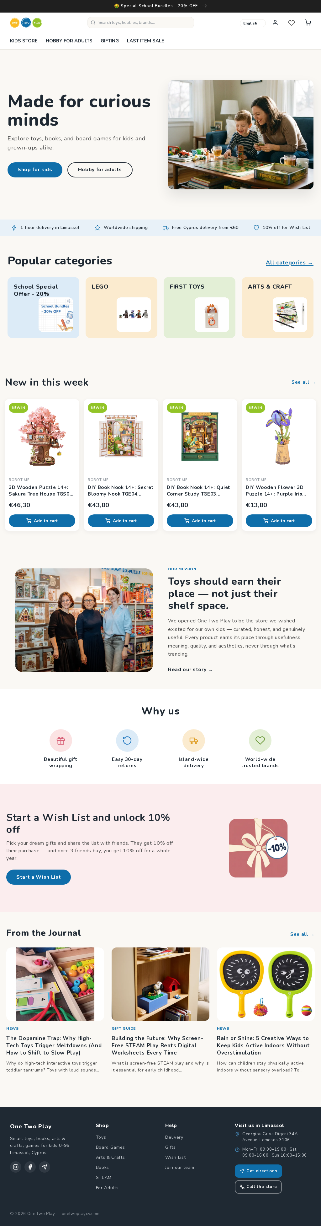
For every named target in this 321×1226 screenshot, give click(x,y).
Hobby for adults (100, 169)
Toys (101, 1137)
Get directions (261, 1171)
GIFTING (110, 41)
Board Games (110, 1147)
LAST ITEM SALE (145, 41)
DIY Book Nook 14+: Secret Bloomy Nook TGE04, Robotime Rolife (121, 490)
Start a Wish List (38, 877)
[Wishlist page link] (291, 22)
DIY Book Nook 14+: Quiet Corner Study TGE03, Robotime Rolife (198, 490)
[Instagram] (15, 1167)
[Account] (275, 22)
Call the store (261, 1187)
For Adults (107, 1188)
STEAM (104, 1177)
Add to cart (46, 521)
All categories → (289, 262)
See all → (304, 382)
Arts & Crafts (110, 1157)
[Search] (93, 22)
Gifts (170, 1147)
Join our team (179, 1167)
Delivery (174, 1137)
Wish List (175, 1157)
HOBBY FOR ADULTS (69, 41)
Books (102, 1167)
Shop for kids (35, 169)
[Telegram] (44, 1167)
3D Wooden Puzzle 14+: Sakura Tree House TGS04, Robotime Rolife (41, 490)
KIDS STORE (24, 41)
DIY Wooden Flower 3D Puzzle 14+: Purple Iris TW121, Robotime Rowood (279, 490)
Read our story (190, 669)
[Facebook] (30, 1167)
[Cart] (308, 22)
